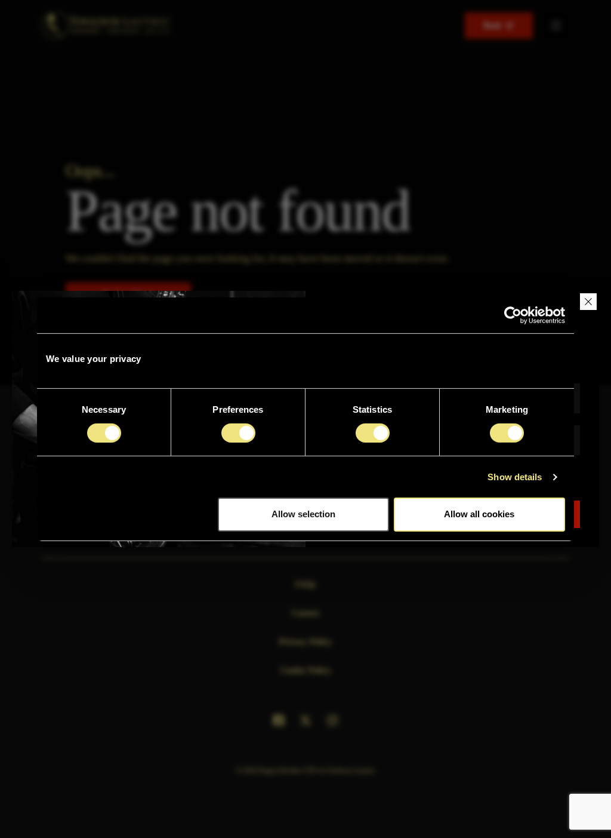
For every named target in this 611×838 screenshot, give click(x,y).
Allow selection (303, 514)
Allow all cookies (479, 514)
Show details (514, 477)
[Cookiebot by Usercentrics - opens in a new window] (513, 315)
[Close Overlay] (588, 301)
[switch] (238, 433)
